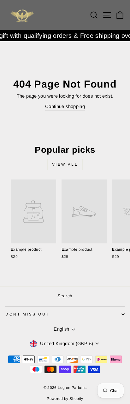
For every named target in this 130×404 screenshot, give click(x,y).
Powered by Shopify (65, 398)
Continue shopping (65, 106)
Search (64, 295)
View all (65, 164)
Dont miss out (27, 314)
